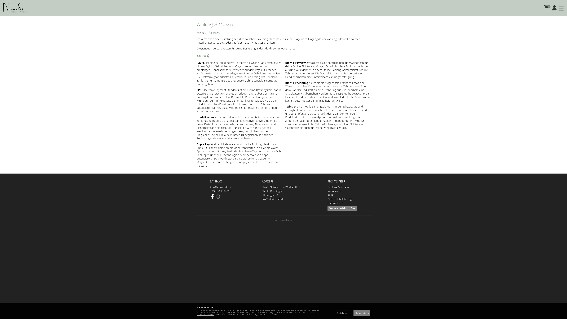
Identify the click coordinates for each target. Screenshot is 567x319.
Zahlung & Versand (339, 187)
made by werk (283, 220)
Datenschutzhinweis (205, 314)
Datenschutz (335, 203)
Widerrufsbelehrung (340, 199)
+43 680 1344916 (220, 191)
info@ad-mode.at (220, 187)
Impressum (334, 191)
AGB (330, 195)
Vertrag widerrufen (342, 208)
